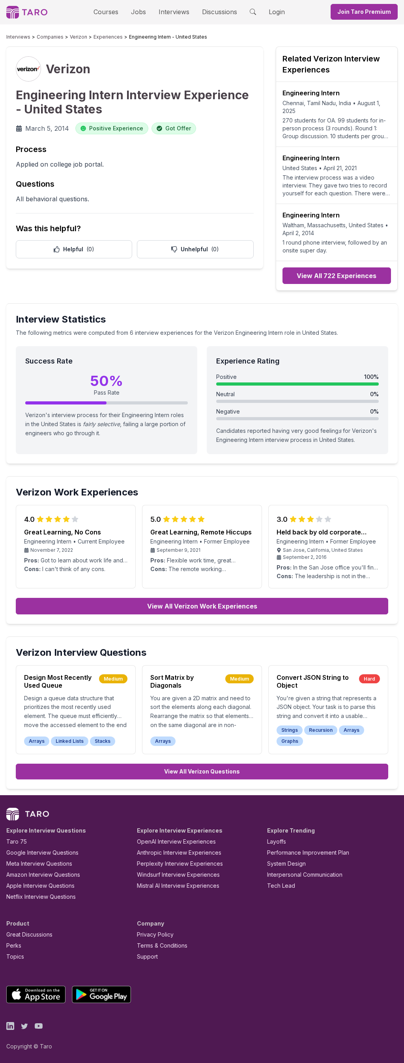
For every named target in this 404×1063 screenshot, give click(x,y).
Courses (106, 12)
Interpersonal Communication (304, 874)
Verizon (78, 37)
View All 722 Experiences (336, 276)
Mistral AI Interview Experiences (178, 885)
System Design (286, 863)
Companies (50, 37)
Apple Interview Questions (40, 885)
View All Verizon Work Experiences (202, 606)
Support (147, 956)
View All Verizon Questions (202, 771)
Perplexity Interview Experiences (180, 863)
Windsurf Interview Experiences (178, 874)
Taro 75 (16, 841)
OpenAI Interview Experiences (176, 841)
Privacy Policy (155, 934)
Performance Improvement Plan (308, 852)
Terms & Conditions (162, 945)
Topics (15, 956)
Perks (13, 945)
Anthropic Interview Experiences (179, 852)
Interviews (174, 12)
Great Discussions (29, 934)
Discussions (219, 12)
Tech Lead (281, 885)
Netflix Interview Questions (41, 896)
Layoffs (276, 841)
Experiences (108, 37)
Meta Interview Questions (39, 863)
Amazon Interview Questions (43, 874)
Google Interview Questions (42, 852)
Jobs (138, 12)
